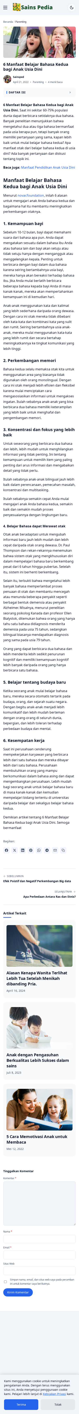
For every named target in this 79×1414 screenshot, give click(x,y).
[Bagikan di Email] (55, 850)
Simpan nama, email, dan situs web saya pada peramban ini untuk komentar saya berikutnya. (42, 1281)
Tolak (57, 1404)
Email (7, 1247)
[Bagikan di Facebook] (6, 850)
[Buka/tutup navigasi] (5, 7)
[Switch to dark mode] (72, 7)
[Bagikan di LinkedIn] (22, 850)
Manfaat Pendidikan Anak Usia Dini (48, 167)
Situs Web (8, 1263)
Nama (7, 1231)
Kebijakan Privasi (54, 1394)
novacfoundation (31, 195)
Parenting (38, 82)
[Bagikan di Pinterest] (31, 850)
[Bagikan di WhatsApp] (39, 850)
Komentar (9, 1178)
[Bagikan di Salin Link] (63, 850)
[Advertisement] (39, 1356)
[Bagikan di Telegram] (47, 850)
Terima (21, 1404)
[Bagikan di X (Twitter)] (14, 850)
